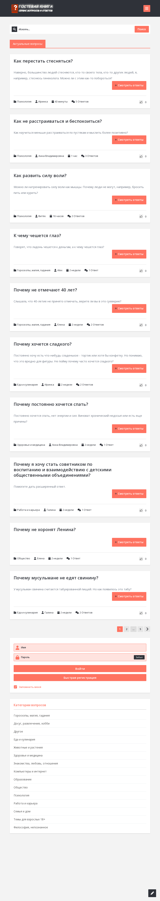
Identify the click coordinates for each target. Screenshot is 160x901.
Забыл (139, 657)
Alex (59, 270)
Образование (23, 779)
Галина (51, 510)
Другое (18, 731)
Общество (23, 558)
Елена (61, 324)
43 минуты (61, 101)
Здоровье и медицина (31, 445)
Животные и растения (28, 747)
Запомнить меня (30, 687)
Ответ (93, 270)
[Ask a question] (152, 893)
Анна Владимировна (51, 156)
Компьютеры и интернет (30, 771)
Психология (24, 101)
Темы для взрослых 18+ (29, 819)
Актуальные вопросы (27, 44)
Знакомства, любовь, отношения (36, 763)
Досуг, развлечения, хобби (32, 723)
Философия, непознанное (31, 827)
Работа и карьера (28, 510)
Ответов (82, 101)
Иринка (43, 101)
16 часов (58, 216)
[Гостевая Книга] (32, 8)
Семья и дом (22, 811)
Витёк (42, 216)
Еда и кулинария (27, 384)
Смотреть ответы (130, 85)
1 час (74, 156)
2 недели (75, 270)
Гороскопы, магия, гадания (33, 270)
